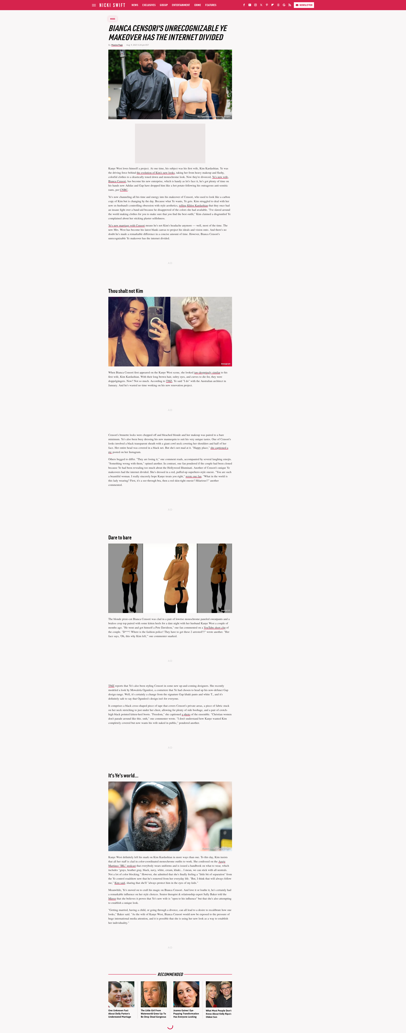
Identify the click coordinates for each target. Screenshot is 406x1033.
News (135, 5)
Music (112, 18)
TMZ (169, 381)
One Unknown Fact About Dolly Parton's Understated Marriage (119, 1013)
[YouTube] (249, 5)
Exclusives (149, 5)
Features (210, 5)
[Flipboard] (272, 5)
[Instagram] (255, 5)
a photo (186, 714)
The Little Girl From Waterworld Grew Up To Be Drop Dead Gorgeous (153, 1013)
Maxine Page (117, 45)
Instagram (225, 610)
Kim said (120, 883)
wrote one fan (193, 476)
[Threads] (278, 5)
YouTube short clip (215, 627)
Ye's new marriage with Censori (126, 225)
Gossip (164, 5)
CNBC (124, 190)
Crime (197, 5)
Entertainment (181, 5)
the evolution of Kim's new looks (156, 172)
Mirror (112, 898)
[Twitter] (261, 5)
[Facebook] (244, 5)
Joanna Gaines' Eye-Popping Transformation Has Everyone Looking (186, 1013)
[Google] (284, 5)
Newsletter (306, 5)
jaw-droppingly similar (207, 372)
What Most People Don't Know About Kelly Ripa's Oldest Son (218, 1013)
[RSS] (289, 5)
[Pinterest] (266, 5)
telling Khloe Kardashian (193, 205)
